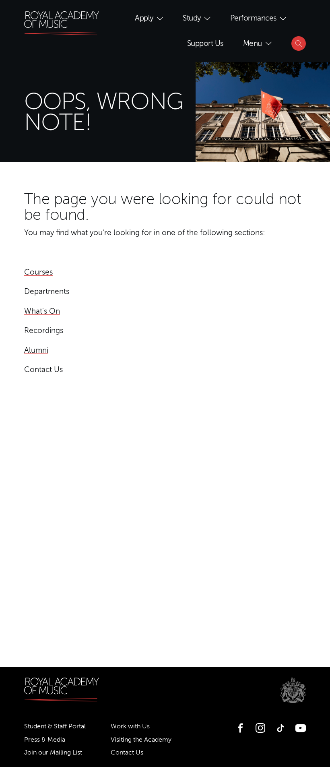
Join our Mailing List (53, 752)
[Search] (298, 43)
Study (192, 18)
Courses (38, 272)
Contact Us (43, 369)
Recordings (43, 330)
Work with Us (130, 726)
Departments (46, 291)
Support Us (205, 43)
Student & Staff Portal (55, 726)
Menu (252, 43)
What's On (42, 311)
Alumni (36, 350)
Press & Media (44, 739)
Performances (253, 18)
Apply (144, 18)
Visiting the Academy (141, 739)
